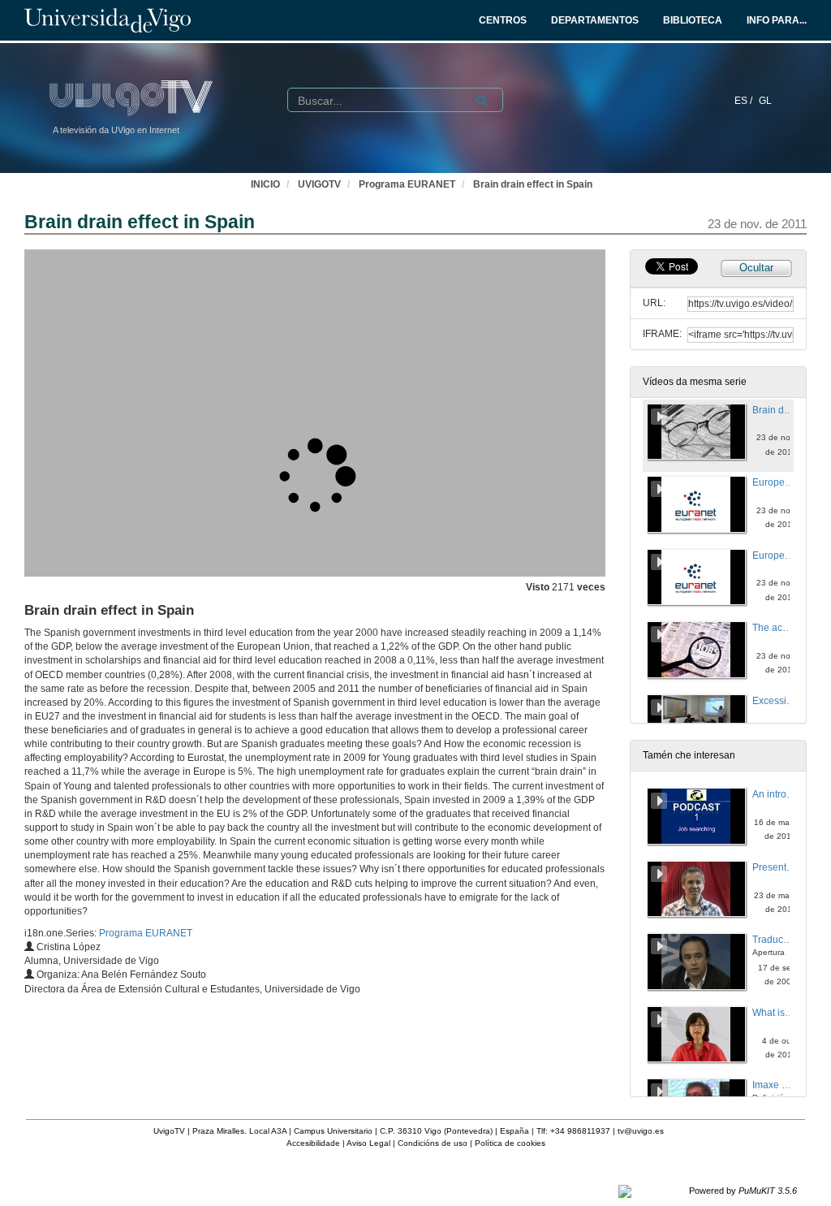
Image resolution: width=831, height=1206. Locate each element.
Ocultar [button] (756, 268)
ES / (744, 100)
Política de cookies (510, 1143)
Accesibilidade (313, 1143)
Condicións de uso (432, 1143)
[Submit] (482, 100)
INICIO (265, 184)
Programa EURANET (407, 184)
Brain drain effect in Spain (532, 184)
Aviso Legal (368, 1143)
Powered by (743, 1190)
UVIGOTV (319, 184)
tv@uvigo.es (641, 1130)
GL (765, 100)
